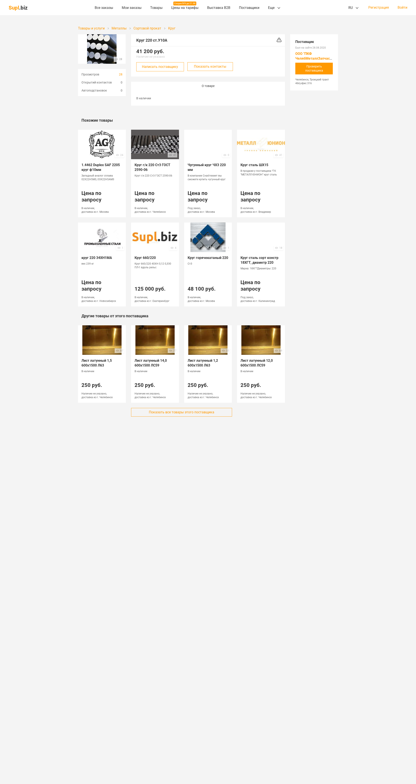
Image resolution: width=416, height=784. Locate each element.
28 (120, 74)
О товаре (208, 86)
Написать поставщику (160, 67)
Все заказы (104, 8)
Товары (156, 8)
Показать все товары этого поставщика (181, 412)
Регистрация (378, 7)
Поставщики (249, 8)
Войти (402, 7)
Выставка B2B (218, 8)
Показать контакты (210, 66)
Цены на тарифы (184, 8)
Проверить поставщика (314, 68)
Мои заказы (131, 8)
